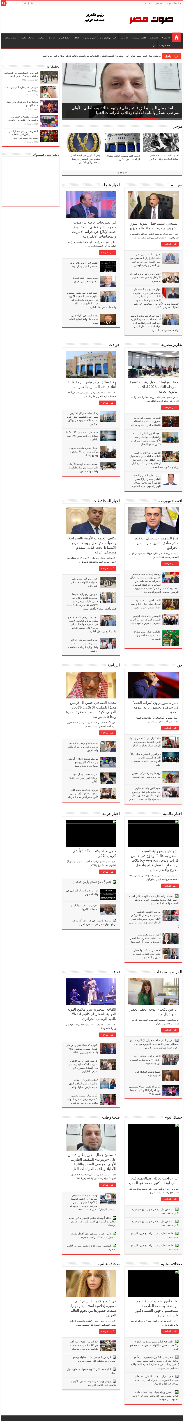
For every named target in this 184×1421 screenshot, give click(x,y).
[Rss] (31, 3)
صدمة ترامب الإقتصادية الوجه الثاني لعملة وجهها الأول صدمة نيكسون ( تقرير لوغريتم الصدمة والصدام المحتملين (154, 900)
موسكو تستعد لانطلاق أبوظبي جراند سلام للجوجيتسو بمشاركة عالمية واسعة (82, 762)
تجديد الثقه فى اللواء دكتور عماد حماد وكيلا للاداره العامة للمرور (83, 319)
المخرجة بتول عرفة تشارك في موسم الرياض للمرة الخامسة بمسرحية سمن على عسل (23, 134)
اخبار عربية (111, 814)
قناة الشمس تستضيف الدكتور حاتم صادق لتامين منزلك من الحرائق (156, 543)
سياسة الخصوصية (173, 3)
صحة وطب (164, 45)
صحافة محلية (10, 37)
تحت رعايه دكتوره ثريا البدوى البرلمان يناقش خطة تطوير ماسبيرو (145, 277)
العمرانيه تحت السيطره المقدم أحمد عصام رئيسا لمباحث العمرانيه (162, 159)
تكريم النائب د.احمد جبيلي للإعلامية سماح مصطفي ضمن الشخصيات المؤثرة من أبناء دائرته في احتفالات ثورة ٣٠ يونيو (154, 1044)
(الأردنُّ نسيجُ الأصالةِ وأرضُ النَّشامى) (92, 882)
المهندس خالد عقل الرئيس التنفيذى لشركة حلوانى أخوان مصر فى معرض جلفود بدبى (145, 620)
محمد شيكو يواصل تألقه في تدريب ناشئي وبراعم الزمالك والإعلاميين (127, 55)
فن (154, 45)
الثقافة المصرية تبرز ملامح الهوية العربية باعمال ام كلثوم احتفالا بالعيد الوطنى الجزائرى (91, 1014)
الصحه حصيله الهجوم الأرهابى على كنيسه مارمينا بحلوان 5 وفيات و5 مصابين (82, 468)
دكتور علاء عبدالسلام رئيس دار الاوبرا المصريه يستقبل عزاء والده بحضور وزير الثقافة (82, 1049)
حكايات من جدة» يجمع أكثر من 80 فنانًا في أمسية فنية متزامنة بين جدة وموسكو (84, 1345)
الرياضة (124, 37)
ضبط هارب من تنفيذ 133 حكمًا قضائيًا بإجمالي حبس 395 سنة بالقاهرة (82, 436)
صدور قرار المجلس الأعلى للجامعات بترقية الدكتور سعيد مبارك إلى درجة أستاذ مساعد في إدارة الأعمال (157, 1380)
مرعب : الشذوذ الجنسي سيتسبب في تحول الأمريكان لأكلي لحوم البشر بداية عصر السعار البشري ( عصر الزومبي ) (154, 919)
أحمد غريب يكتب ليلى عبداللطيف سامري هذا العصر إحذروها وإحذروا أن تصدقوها (145, 938)
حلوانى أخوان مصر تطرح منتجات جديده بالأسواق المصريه (147, 635)
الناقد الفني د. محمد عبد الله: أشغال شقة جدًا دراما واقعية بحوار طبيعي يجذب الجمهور (146, 604)
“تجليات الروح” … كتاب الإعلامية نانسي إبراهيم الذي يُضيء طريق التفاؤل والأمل (83, 1084)
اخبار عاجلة (111, 185)
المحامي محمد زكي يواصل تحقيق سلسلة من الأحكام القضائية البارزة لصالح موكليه (145, 421)
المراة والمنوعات (108, 37)
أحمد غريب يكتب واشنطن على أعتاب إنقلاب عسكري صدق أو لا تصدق (147, 954)
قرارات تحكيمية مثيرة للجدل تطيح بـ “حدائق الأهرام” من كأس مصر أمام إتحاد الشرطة (83, 793)
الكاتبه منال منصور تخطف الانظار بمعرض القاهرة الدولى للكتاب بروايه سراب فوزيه (82, 1099)
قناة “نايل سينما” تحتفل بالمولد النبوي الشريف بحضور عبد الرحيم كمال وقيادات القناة (145, 742)
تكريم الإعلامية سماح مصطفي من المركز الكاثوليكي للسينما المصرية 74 (145, 1090)
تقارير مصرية (89, 37)
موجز (177, 127)
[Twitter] (25, 3)
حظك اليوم (64, 37)
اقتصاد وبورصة (139, 37)
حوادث (52, 37)
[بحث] (3, 3)
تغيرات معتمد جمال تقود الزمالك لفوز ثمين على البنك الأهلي (83, 778)
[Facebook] (28, 3)
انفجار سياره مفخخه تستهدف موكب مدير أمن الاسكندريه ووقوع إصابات (83, 452)
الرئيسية (176, 37)
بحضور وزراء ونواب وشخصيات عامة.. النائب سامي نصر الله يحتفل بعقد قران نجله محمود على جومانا (155, 1396)
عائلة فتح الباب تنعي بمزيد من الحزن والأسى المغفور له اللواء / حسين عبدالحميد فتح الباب (154, 1345)
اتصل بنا (147, 3)
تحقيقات (154, 37)
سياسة (41, 37)
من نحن (158, 3)
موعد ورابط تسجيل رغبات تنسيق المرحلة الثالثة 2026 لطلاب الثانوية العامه (154, 387)
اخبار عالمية (172, 814)
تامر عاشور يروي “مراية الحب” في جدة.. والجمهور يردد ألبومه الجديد (156, 707)
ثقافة (76, 37)
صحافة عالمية (27, 37)
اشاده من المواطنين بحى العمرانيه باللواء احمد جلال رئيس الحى (84, 582)
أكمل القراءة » (107, 252)
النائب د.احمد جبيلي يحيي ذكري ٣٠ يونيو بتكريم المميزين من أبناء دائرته (145, 1060)
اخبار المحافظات (106, 501)
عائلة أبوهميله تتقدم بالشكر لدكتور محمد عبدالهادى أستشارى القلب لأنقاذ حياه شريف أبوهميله (92, 1222)
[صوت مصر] (128, 19)
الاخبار (167, 37)
